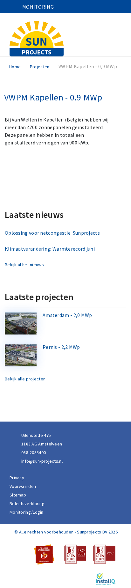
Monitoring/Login (27, 512)
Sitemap (18, 495)
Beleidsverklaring (27, 503)
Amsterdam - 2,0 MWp (67, 315)
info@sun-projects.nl (42, 461)
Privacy (17, 478)
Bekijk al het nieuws (24, 265)
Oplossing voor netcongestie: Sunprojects (52, 233)
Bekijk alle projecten (25, 379)
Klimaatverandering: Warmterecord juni (50, 249)
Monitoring (38, 7)
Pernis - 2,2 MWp (61, 347)
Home (15, 67)
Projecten (40, 67)
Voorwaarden (23, 486)
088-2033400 (33, 452)
